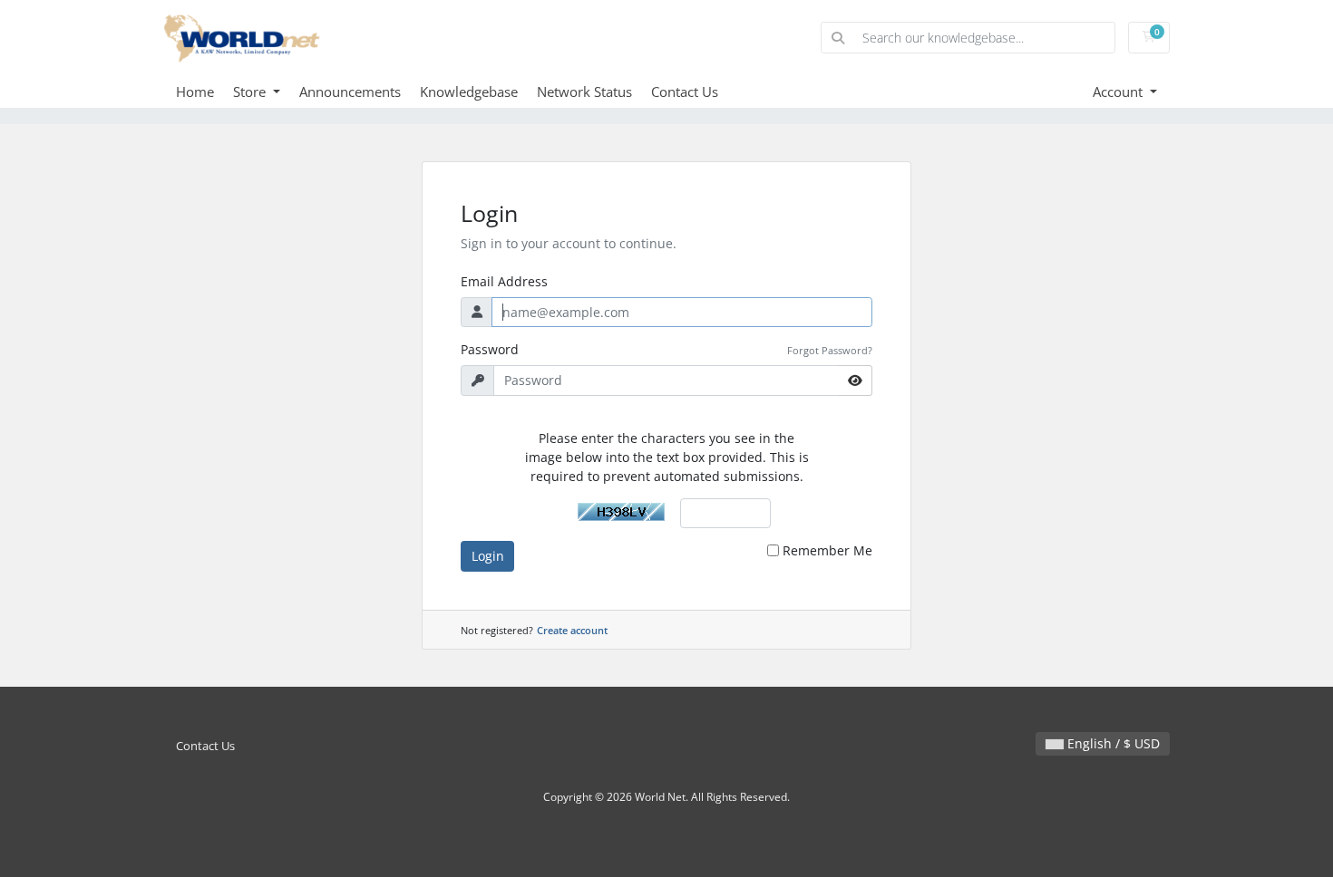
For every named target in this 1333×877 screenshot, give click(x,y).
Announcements (350, 91)
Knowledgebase (469, 91)
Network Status (584, 91)
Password (490, 349)
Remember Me (827, 550)
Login (488, 555)
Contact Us (684, 91)
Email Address (504, 281)
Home (195, 91)
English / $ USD (1112, 743)
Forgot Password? (829, 350)
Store (251, 91)
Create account (572, 630)
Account (1119, 91)
